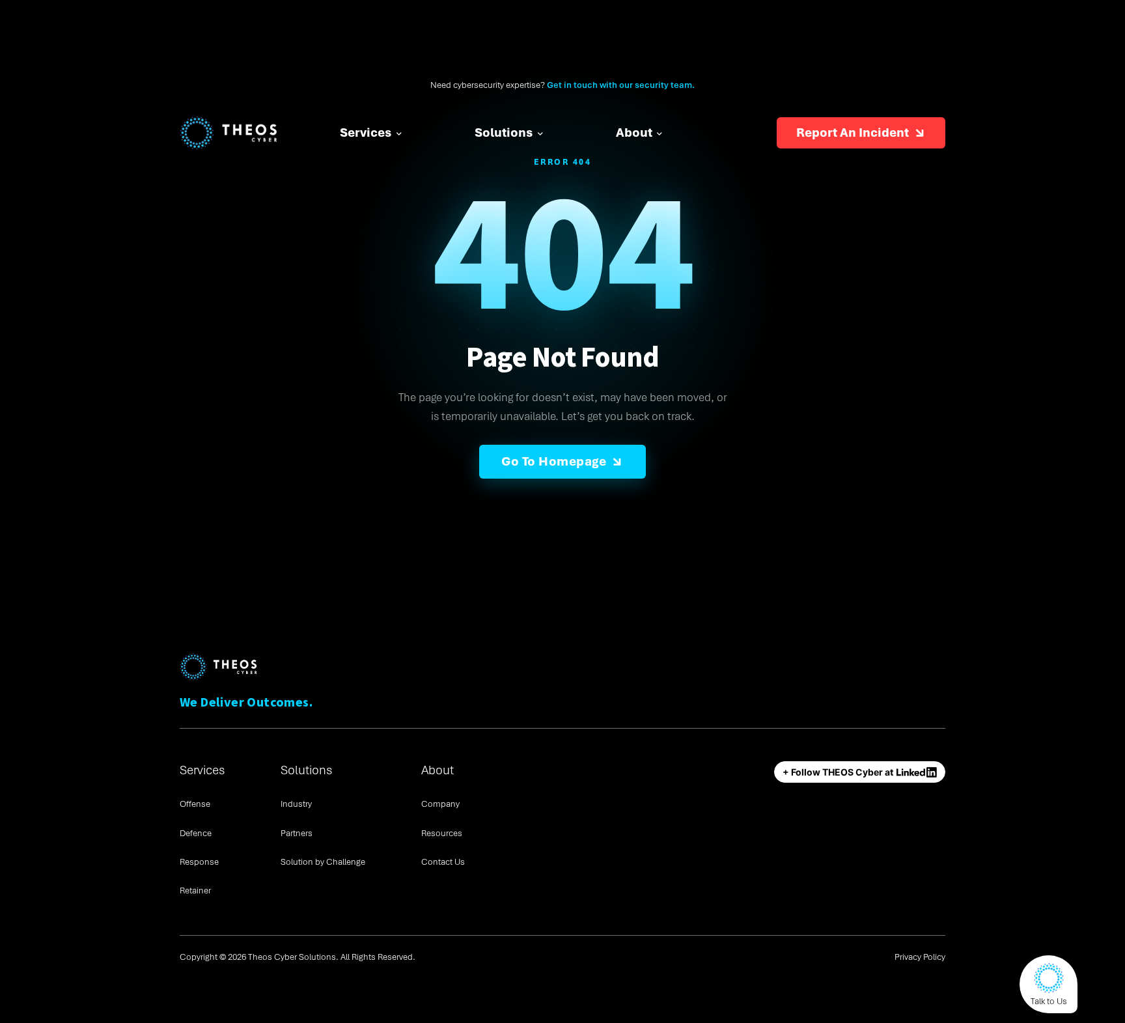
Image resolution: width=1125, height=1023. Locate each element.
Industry (296, 803)
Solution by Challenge (323, 861)
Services (366, 132)
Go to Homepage (553, 461)
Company (440, 803)
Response (199, 861)
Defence (196, 833)
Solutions (504, 132)
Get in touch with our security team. (621, 85)
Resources (441, 833)
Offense (195, 803)
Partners (296, 833)
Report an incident (852, 132)
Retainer (195, 890)
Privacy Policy (920, 956)
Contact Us (443, 861)
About (634, 132)
